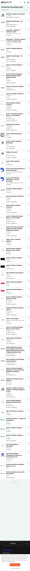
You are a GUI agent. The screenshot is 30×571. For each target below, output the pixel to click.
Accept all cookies (15, 564)
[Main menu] (28, 2)
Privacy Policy (11, 561)
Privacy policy (6, 553)
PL (20, 2)
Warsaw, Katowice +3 (12, 364)
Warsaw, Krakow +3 (12, 355)
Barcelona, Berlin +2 (12, 59)
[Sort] (27, 543)
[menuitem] (27, 543)
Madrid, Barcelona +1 (12, 374)
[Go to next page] (18, 482)
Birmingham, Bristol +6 (12, 24)
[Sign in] (24, 2)
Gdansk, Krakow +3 (12, 89)
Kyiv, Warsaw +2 (11, 405)
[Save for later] (29, 13)
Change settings (15, 568)
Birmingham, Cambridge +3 (13, 17)
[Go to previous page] (11, 482)
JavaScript (4, 9)
